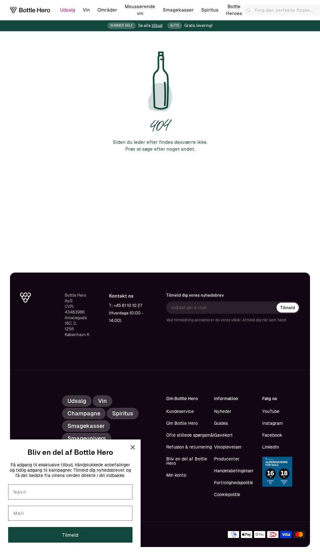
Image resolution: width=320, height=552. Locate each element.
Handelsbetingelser (233, 470)
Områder (107, 10)
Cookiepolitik (227, 494)
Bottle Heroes (234, 10)
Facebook (272, 435)
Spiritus (209, 10)
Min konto (176, 475)
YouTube (270, 411)
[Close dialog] (133, 447)
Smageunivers (87, 438)
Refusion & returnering (189, 446)
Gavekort (223, 435)
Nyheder (222, 411)
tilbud (157, 25)
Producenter (226, 458)
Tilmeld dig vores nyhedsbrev (195, 295)
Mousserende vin (140, 10)
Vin (86, 10)
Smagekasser (178, 10)
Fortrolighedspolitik (233, 482)
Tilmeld (287, 307)
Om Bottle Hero (182, 423)
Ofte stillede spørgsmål (190, 435)
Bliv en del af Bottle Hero (186, 461)
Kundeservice (180, 411)
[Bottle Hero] (30, 10)
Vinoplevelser (228, 446)
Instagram (272, 423)
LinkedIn (270, 446)
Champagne (84, 413)
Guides (221, 423)
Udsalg (67, 10)
